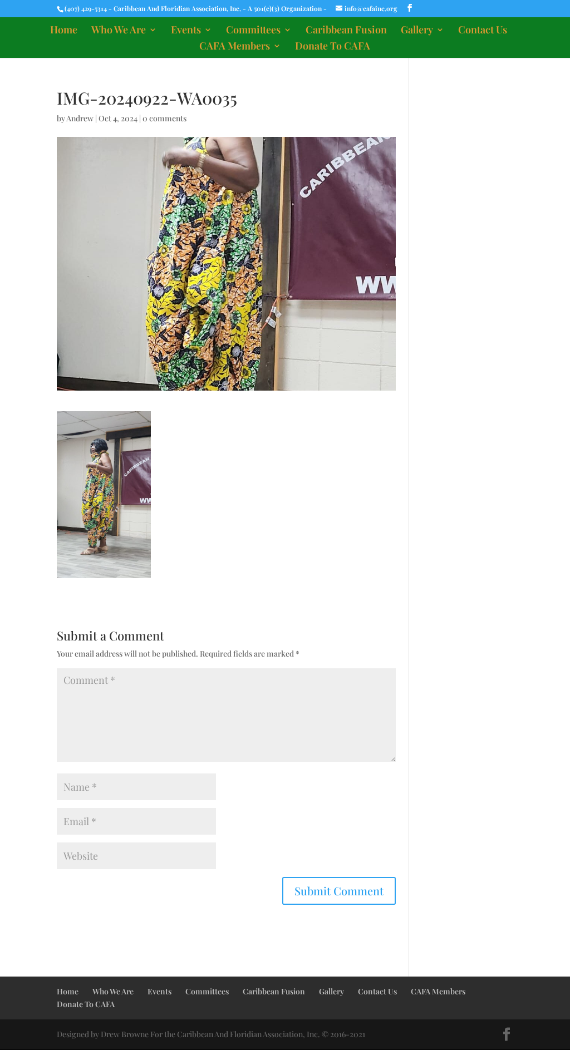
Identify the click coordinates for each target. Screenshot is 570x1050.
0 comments (164, 118)
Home (63, 31)
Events (186, 31)
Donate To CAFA (332, 47)
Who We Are (118, 31)
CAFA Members (234, 47)
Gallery (417, 31)
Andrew (80, 118)
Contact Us (482, 31)
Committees (253, 31)
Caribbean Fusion (346, 31)
